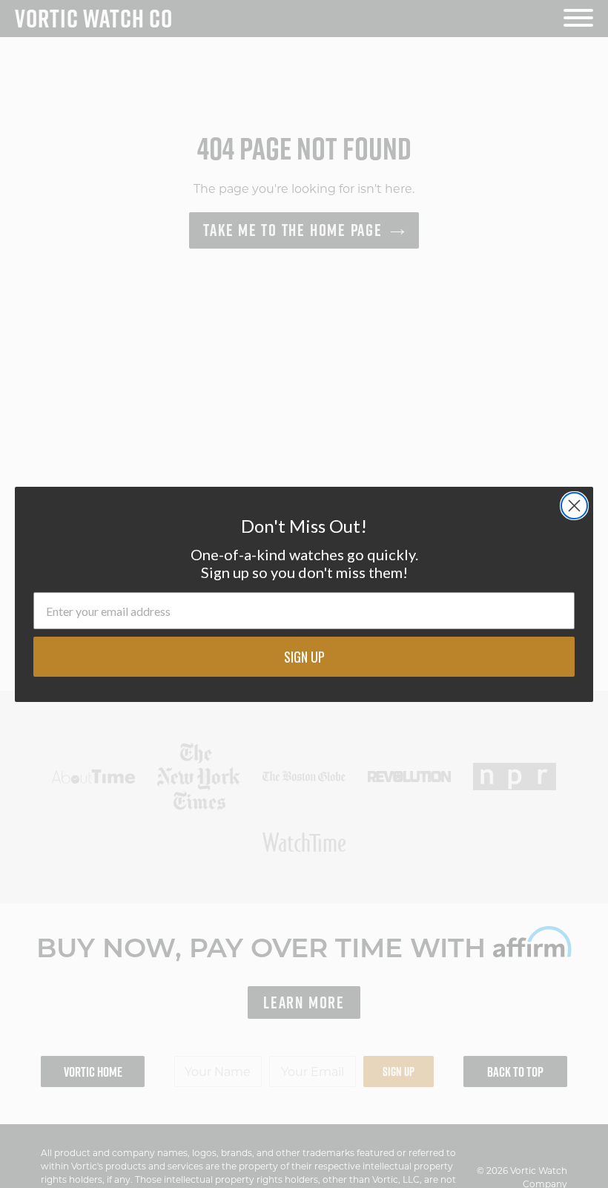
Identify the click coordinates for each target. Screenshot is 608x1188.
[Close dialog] (574, 506)
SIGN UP (304, 656)
